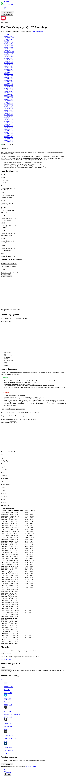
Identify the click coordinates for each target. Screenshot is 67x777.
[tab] (5, 264)
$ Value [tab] (3, 276)
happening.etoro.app (30, 766)
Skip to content (5, 1)
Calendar (6, 9)
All (1, 679)
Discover (6, 7)
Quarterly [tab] (3, 274)
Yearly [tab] (9, 274)
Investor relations (37, 31)
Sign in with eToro (7, 14)
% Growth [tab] (9, 276)
